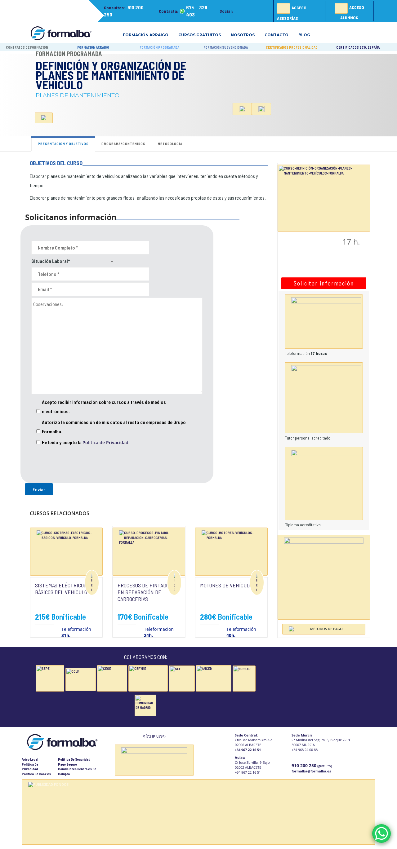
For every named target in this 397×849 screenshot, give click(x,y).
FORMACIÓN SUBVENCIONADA (225, 47)
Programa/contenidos (123, 144)
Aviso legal (30, 759)
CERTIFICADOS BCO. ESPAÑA (358, 47)
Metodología (170, 144)
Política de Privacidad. (106, 442)
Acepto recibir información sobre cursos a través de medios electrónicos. (104, 406)
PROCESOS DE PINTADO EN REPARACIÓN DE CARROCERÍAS (143, 592)
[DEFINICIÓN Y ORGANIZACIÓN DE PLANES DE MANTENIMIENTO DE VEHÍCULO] (324, 197)
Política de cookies (36, 774)
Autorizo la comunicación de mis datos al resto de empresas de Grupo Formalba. (114, 426)
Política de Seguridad (74, 759)
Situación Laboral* (50, 261)
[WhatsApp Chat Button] (381, 833)
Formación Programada (69, 53)
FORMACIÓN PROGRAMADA (159, 47)
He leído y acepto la (86, 442)
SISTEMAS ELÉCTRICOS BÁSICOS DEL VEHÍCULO (61, 588)
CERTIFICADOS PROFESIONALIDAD (292, 47)
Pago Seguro (67, 764)
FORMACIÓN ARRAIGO (93, 47)
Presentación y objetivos (63, 144)
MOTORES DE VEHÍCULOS (227, 585)
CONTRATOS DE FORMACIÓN (27, 47)
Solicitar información (324, 283)
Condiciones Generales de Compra (77, 771)
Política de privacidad (30, 766)
